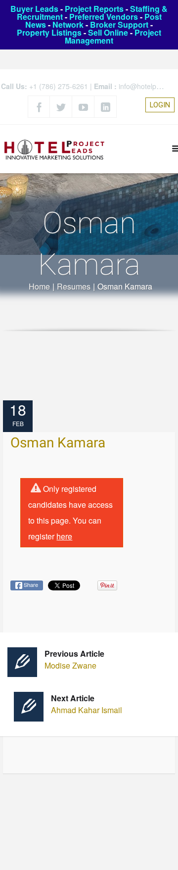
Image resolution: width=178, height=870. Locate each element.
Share (30, 584)
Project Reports (94, 8)
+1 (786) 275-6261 (58, 86)
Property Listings (49, 32)
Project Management (113, 36)
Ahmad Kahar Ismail (86, 704)
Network (68, 24)
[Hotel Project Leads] (54, 148)
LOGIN (160, 104)
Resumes (73, 286)
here (64, 536)
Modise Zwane (74, 659)
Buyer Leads (34, 8)
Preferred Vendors (103, 16)
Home (39, 286)
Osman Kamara (57, 443)
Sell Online (108, 32)
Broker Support (119, 24)
